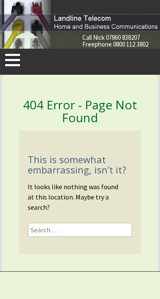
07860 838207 (123, 37)
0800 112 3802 (130, 44)
